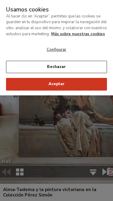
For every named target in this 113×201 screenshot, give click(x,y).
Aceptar (57, 84)
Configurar (56, 49)
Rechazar (56, 67)
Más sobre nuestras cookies (78, 34)
